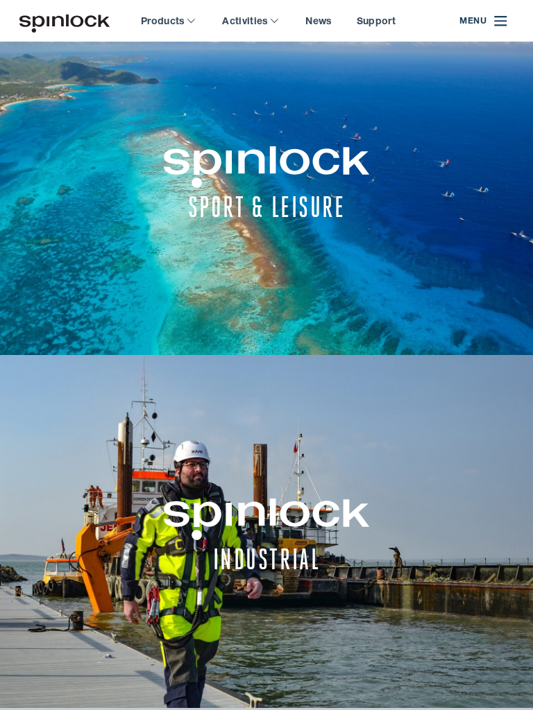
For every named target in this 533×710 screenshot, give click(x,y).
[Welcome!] (64, 21)
